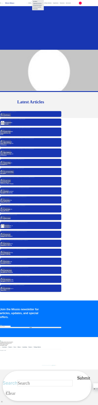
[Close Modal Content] (2, 401)
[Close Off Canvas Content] (94, 389)
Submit (31, 327)
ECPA (87, 34)
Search (10, 383)
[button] (80, 3)
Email (1, 325)
